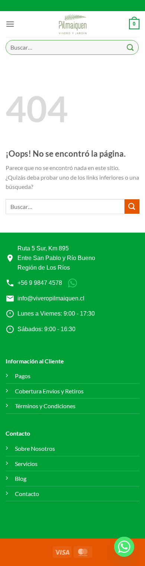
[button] (10, 24)
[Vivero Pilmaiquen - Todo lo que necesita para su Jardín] (73, 24)
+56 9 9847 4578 (39, 283)
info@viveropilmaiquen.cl (50, 298)
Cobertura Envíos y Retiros (49, 390)
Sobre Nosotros (35, 448)
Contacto (27, 493)
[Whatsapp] (124, 547)
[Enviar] (130, 47)
